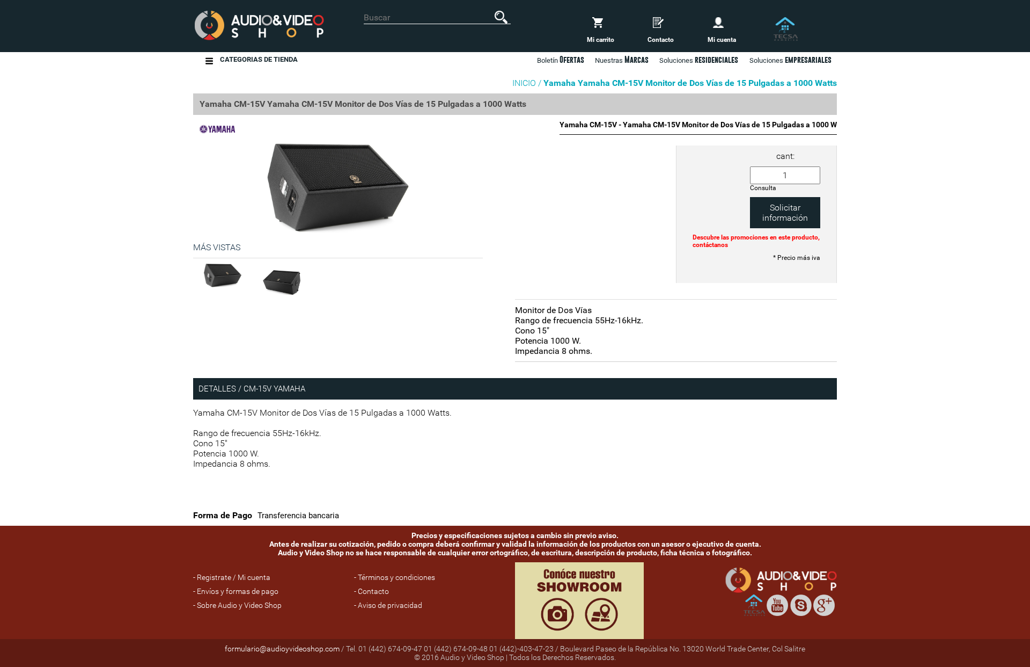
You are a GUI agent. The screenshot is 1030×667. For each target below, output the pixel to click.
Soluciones (790, 59)
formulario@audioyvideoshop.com (282, 648)
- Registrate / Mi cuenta (231, 577)
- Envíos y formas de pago (235, 591)
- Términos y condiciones (394, 577)
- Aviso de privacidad (388, 605)
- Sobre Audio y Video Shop (237, 605)
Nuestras (622, 59)
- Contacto (371, 591)
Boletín (560, 59)
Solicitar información (785, 212)
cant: (785, 156)
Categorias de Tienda (259, 59)
